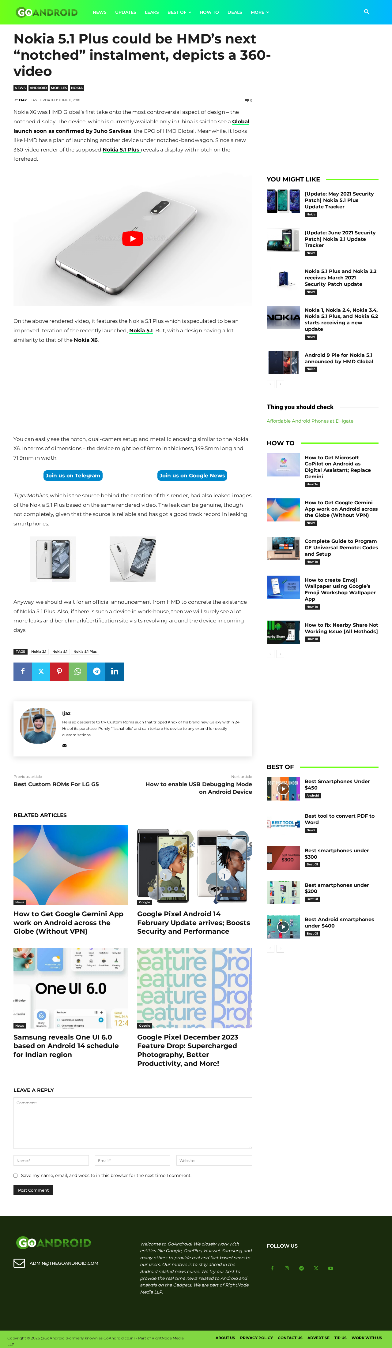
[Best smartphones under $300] (283, 858)
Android (38, 88)
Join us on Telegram (73, 475)
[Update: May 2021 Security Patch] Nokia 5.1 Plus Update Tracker (339, 200)
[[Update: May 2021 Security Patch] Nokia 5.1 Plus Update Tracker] (283, 201)
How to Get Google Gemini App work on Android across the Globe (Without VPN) (68, 922)
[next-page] (280, 384)
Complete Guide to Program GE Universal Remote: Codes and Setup (341, 547)
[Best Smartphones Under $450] (283, 789)
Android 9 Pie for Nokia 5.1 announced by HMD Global (339, 358)
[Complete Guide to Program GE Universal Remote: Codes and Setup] (283, 548)
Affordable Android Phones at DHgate (310, 421)
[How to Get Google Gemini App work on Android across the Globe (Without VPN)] (70, 865)
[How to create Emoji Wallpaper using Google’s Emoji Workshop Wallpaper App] (283, 587)
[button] (367, 12)
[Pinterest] (59, 672)
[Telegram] (96, 672)
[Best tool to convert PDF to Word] (283, 823)
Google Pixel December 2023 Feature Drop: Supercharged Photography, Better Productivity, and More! (187, 1050)
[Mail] (64, 744)
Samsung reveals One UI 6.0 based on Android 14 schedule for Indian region (66, 1046)
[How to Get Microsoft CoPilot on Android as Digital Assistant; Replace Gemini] (283, 465)
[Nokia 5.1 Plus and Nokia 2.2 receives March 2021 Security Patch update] (283, 278)
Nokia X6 (86, 340)
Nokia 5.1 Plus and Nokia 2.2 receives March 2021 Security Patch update (340, 277)
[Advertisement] (133, 391)
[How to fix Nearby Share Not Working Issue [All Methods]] (283, 632)
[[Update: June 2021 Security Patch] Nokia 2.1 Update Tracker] (283, 240)
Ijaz (23, 100)
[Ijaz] (38, 729)
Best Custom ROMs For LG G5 (56, 784)
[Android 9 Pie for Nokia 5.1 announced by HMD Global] (283, 362)
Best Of (312, 864)
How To (312, 484)
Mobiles (59, 88)
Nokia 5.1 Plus (85, 651)
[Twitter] (41, 672)
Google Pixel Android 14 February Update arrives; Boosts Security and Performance (193, 922)
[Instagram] (287, 1269)
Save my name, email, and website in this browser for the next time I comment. (106, 1175)
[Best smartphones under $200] (283, 892)
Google (144, 902)
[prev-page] (270, 384)
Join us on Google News (192, 475)
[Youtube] (331, 1269)
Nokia (77, 88)
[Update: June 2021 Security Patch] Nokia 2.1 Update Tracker (340, 239)
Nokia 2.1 (38, 651)
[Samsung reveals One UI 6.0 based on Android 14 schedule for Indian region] (70, 988)
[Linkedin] (114, 672)
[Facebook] (22, 672)
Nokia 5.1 (141, 330)
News (20, 88)
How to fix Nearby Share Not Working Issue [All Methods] (341, 628)
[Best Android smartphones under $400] (283, 927)
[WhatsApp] (78, 672)
